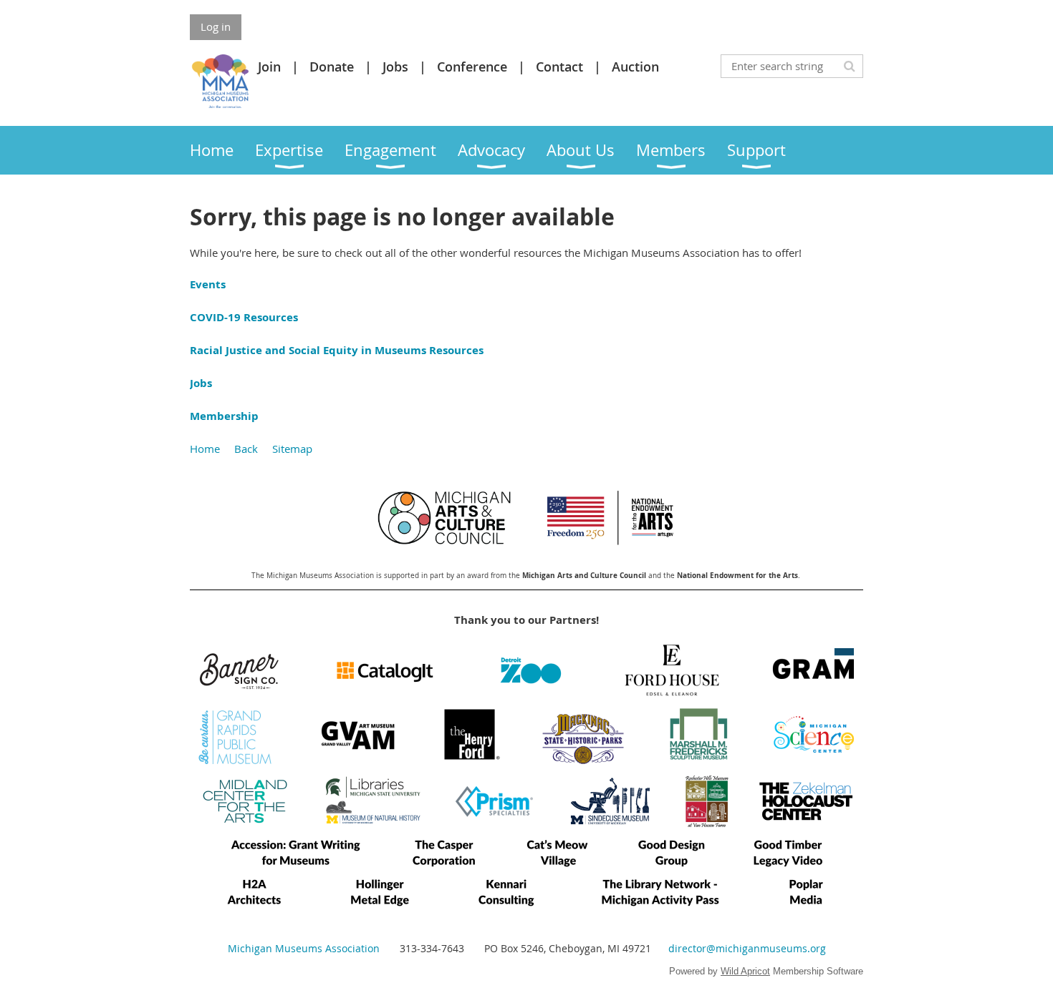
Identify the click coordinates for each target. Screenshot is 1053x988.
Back (246, 448)
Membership (224, 416)
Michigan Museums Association (304, 948)
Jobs (395, 66)
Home (205, 448)
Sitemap (292, 448)
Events (208, 284)
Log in (216, 26)
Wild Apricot (745, 971)
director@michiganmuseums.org (747, 948)
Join (269, 66)
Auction (635, 66)
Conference (472, 66)
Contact (559, 66)
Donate (331, 66)
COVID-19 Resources (244, 317)
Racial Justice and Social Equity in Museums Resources (337, 350)
